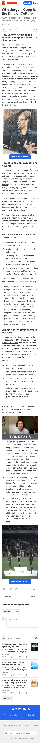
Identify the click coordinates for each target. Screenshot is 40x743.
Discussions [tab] (18, 638)
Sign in (35, 3)
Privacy (21, 726)
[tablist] (11, 611)
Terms (27, 726)
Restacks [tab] (16, 612)
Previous (8, 597)
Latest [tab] (10, 638)
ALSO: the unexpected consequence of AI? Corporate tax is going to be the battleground (15, 650)
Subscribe (27, 3)
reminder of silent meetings (13, 226)
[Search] (36, 638)
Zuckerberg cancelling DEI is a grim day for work (14, 645)
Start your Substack (14, 733)
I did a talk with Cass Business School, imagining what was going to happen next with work (19, 409)
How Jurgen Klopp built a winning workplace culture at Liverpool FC (19, 37)
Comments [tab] (7, 612)
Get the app (30, 733)
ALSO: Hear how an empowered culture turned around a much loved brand (13, 686)
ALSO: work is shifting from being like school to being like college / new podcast (14, 668)
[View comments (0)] (11, 29)
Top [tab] (4, 638)
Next (33, 597)
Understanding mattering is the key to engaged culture (14, 681)
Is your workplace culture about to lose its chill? (13, 663)
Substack (9, 738)
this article (21, 340)
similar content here (19, 474)
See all (6, 698)
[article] (20, 650)
